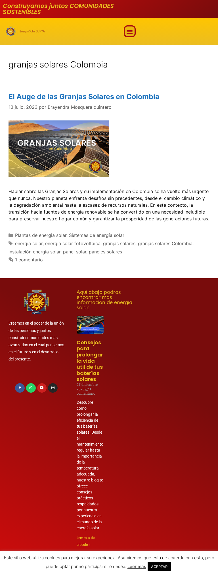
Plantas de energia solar (40, 235)
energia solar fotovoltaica (72, 243)
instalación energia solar (34, 252)
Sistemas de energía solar (96, 235)
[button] (130, 31)
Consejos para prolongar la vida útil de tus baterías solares (90, 361)
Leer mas (136, 566)
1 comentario (29, 260)
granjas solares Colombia (165, 243)
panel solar (74, 252)
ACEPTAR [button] (159, 566)
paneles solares (105, 252)
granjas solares (119, 243)
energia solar (29, 243)
